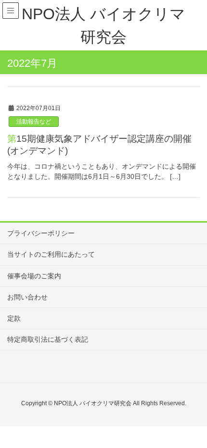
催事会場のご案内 (34, 276)
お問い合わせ (27, 297)
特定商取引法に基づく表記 (47, 339)
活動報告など (33, 121)
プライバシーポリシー (41, 233)
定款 (14, 318)
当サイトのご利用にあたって (51, 254)
